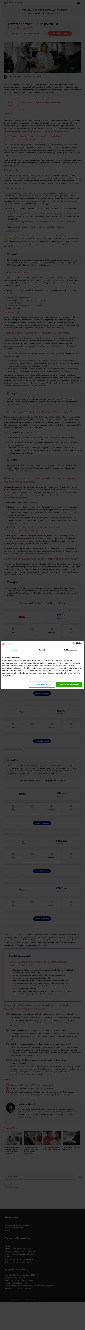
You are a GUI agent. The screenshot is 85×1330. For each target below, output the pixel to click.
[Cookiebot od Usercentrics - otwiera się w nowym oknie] (73, 644)
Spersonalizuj (40, 684)
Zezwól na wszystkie (69, 684)
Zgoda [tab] (14, 650)
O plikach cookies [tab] (70, 650)
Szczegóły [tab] (42, 650)
